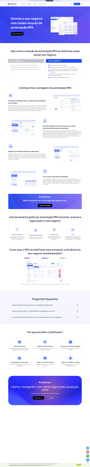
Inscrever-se (38, 398)
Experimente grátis (17, 34)
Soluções (29, 2)
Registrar (77, 3)
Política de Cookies (47, 465)
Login (71, 3)
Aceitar (79, 464)
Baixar (44, 2)
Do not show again (57, 0)
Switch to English (49, 0)
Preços (40, 2)
